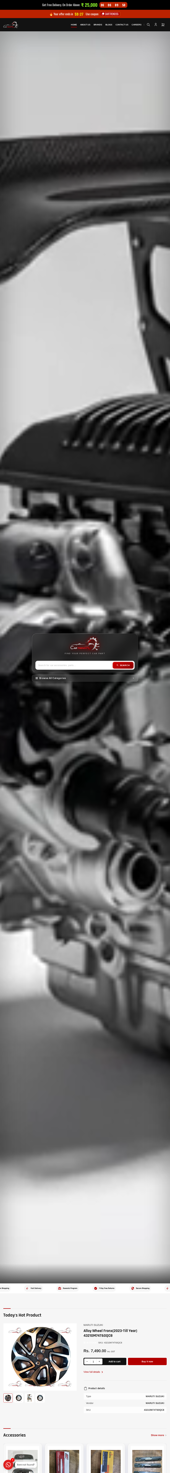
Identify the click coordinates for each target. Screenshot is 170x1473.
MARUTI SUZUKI (93, 1325)
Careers (136, 25)
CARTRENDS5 (112, 14)
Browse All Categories (52, 678)
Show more (157, 1435)
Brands (98, 25)
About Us (85, 25)
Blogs (108, 25)
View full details (92, 1371)
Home (74, 25)
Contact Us (122, 25)
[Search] (148, 24)
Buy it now (147, 1361)
